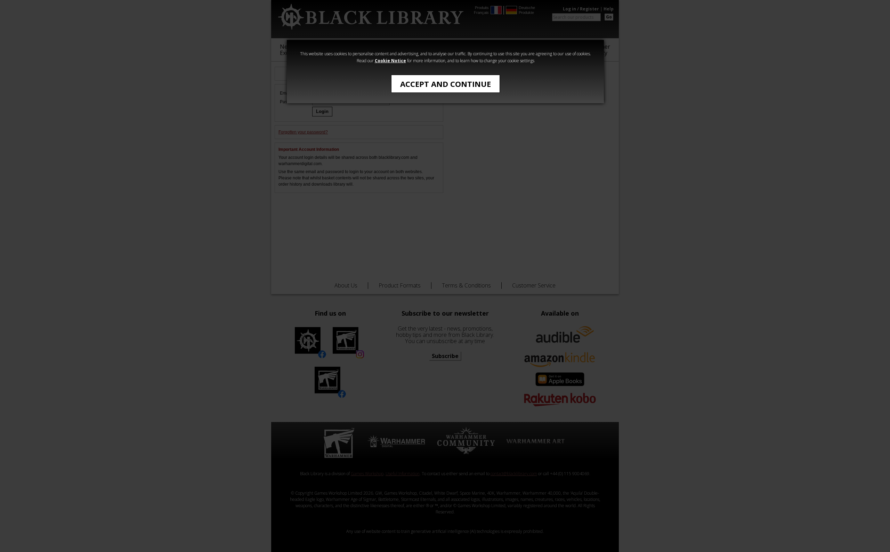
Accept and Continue (445, 84)
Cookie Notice (390, 61)
